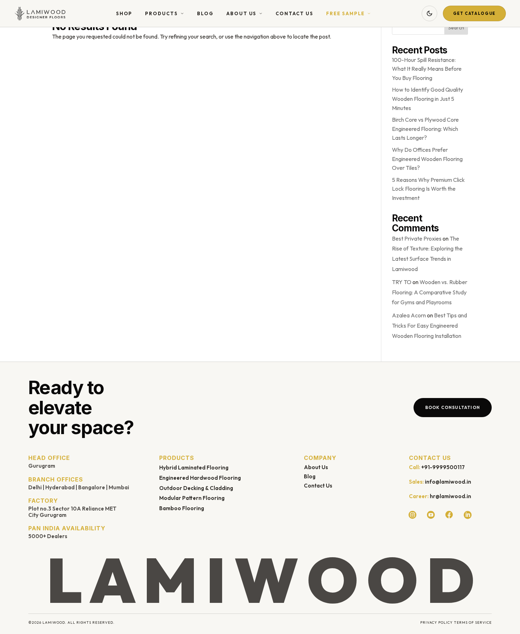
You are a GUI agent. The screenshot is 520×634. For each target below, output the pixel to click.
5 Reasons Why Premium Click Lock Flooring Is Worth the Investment (428, 188)
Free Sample (345, 13)
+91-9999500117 (443, 467)
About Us (241, 13)
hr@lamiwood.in (450, 496)
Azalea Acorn (409, 315)
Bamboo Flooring (181, 508)
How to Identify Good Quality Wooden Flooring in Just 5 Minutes (427, 98)
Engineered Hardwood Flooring (200, 477)
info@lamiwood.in (448, 481)
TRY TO (401, 282)
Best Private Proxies (416, 238)
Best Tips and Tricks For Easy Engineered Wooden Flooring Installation (429, 325)
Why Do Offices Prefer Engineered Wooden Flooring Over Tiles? (427, 158)
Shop (124, 13)
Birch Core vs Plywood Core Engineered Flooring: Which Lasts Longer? (425, 128)
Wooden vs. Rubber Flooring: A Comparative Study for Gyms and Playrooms (429, 292)
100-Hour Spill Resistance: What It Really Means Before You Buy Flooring (427, 68)
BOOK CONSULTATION (452, 407)
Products (161, 13)
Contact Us (294, 13)
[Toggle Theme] (429, 13)
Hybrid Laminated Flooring (194, 467)
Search (456, 27)
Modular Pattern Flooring (192, 498)
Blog (205, 13)
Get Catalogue (474, 13)
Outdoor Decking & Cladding (196, 488)
